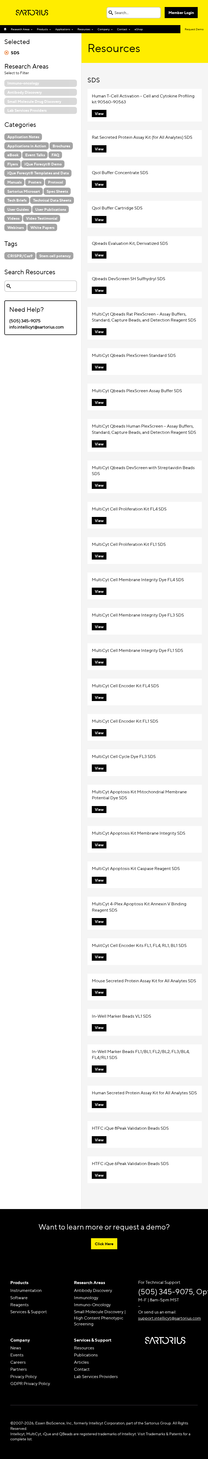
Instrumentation (26, 1290)
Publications (86, 1355)
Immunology (86, 1297)
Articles (81, 1362)
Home (6, 29)
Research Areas (20, 29)
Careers (18, 1362)
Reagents (19, 1304)
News (15, 1347)
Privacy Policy (23, 1376)
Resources (83, 29)
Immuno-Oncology (92, 1304)
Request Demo (194, 29)
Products (42, 29)
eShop (139, 29)
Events (17, 1355)
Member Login (181, 12)
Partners (18, 1369)
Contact (122, 29)
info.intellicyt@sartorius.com (36, 327)
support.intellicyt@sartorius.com (169, 1318)
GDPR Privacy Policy (30, 1383)
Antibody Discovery (93, 1290)
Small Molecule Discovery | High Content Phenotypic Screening (100, 1317)
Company (104, 29)
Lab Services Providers (96, 1376)
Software (19, 1297)
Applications (62, 29)
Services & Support (28, 1311)
